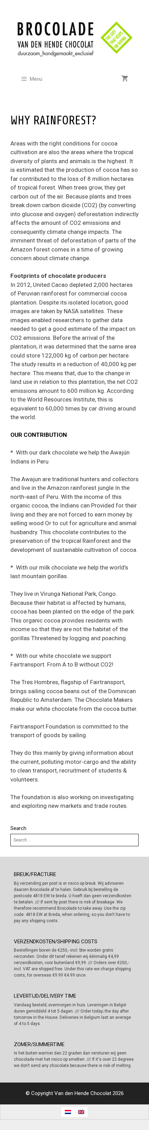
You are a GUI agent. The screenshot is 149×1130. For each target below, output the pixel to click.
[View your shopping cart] (124, 79)
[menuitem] (67, 1112)
